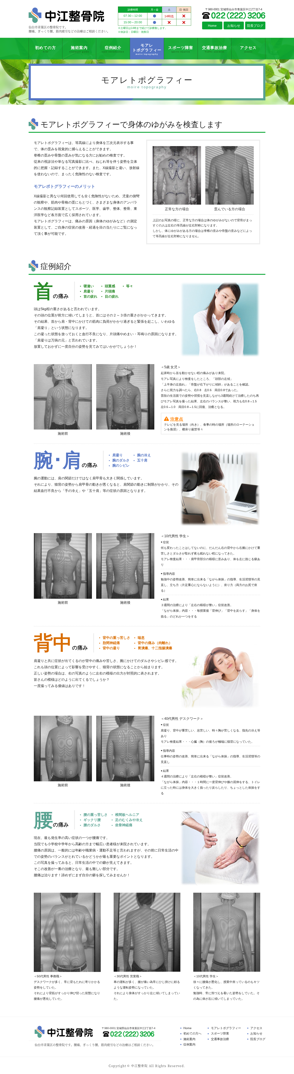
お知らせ (256, 1033)
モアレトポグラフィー (226, 1028)
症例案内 (189, 1044)
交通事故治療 (220, 1039)
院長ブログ (257, 1039)
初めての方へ (192, 1033)
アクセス (256, 1028)
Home (187, 1028)
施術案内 (189, 1039)
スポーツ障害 (220, 1033)
